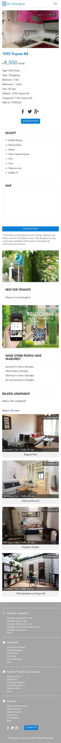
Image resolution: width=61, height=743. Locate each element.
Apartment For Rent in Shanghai (19, 367)
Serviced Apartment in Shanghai (19, 380)
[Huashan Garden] (30, 525)
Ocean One (12, 715)
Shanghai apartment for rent (19, 618)
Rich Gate (11, 656)
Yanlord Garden (14, 709)
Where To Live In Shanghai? (17, 297)
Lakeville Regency (15, 650)
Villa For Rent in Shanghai (16, 371)
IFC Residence (13, 718)
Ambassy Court (14, 676)
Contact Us (31, 727)
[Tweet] (29, 111)
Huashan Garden (30, 547)
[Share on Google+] (36, 111)
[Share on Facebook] (22, 111)
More (9, 633)
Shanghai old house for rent (19, 624)
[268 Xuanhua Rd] (30, 479)
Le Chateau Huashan (16, 682)
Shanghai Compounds (17, 630)
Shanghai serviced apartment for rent (23, 627)
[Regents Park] (30, 433)
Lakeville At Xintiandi (16, 647)
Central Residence (15, 685)
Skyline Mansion (14, 712)
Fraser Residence (14, 659)
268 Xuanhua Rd (30, 501)
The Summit (12, 679)
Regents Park (30, 454)
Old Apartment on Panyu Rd (30, 593)
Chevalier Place (14, 688)
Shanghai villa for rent (17, 621)
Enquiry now (30, 121)
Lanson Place (12, 653)
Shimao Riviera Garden (17, 706)
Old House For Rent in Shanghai (19, 375)
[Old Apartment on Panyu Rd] (30, 572)
